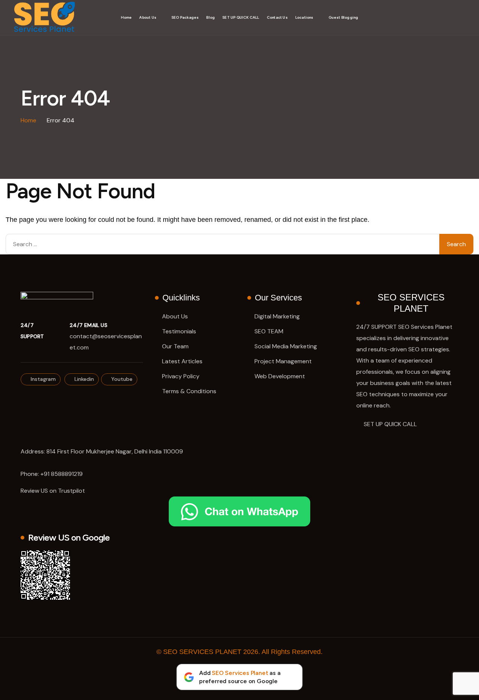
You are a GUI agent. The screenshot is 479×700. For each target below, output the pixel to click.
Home (126, 17)
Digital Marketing (277, 316)
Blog (210, 17)
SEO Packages (185, 17)
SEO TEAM (268, 331)
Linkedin (83, 379)
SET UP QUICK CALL (240, 17)
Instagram (42, 379)
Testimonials (179, 331)
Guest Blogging (344, 17)
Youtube (121, 379)
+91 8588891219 (61, 474)
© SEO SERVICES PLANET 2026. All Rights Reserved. (239, 651)
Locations (304, 17)
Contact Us (277, 17)
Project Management (283, 361)
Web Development (279, 376)
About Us (147, 17)
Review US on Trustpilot (53, 491)
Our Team (175, 346)
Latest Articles (182, 361)
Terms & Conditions (189, 391)
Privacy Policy (180, 376)
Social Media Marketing (285, 346)
